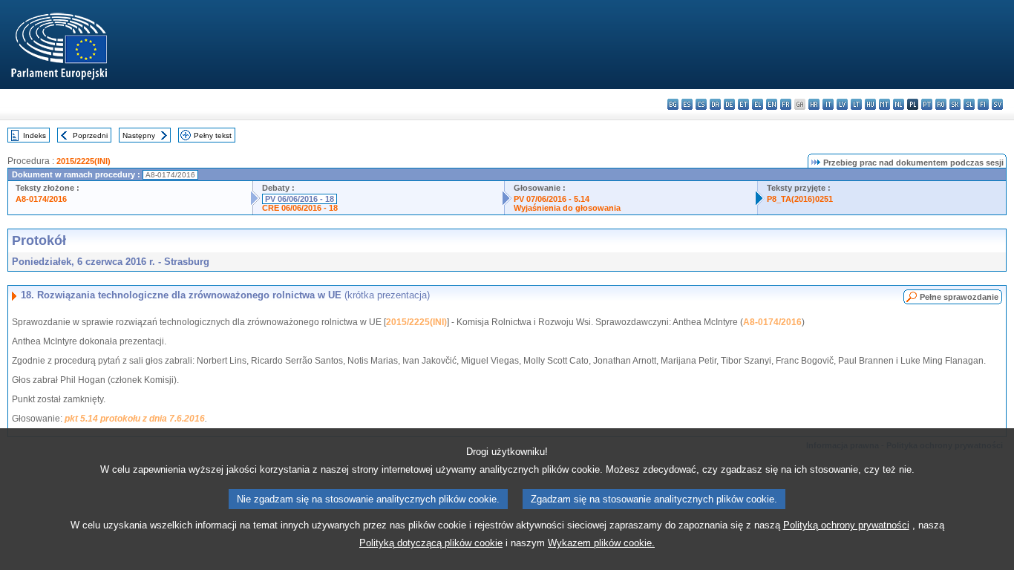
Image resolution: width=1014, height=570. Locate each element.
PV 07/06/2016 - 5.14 (551, 198)
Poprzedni (90, 135)
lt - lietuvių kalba (856, 104)
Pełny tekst (213, 135)
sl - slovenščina (969, 104)
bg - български (672, 104)
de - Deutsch (729, 104)
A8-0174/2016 (41, 198)
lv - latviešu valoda (842, 104)
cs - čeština (701, 104)
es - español (687, 104)
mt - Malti (884, 104)
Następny (138, 135)
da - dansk (715, 104)
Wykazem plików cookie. (601, 542)
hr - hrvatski (814, 104)
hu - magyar (870, 104)
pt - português (926, 104)
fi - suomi (983, 104)
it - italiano (828, 104)
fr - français (785, 104)
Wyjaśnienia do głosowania (567, 207)
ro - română (940, 104)
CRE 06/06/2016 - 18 (300, 207)
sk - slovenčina (955, 104)
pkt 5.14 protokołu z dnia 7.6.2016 (135, 418)
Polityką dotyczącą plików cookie (431, 542)
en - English (771, 104)
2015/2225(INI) (83, 161)
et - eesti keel (743, 104)
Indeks (34, 135)
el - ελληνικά (757, 104)
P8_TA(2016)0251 (800, 198)
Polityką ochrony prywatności (846, 525)
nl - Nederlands (898, 104)
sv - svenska (997, 104)
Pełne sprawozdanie (959, 296)
